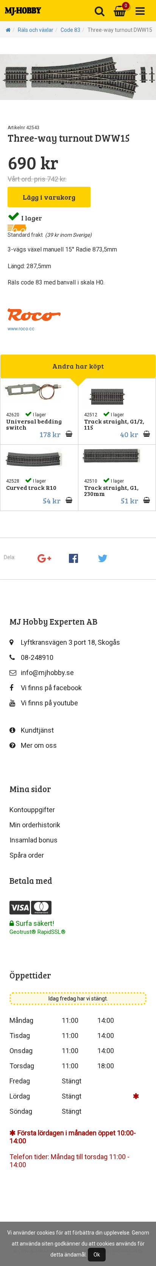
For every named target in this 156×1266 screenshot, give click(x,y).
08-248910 (37, 657)
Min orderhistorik (34, 825)
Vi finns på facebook (51, 688)
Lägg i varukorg (49, 197)
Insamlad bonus (33, 840)
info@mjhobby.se (47, 673)
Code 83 (70, 30)
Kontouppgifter (32, 810)
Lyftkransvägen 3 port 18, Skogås (70, 642)
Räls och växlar (35, 30)
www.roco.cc (21, 328)
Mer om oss (39, 745)
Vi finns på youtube (49, 703)
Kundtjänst (37, 730)
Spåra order (26, 855)
